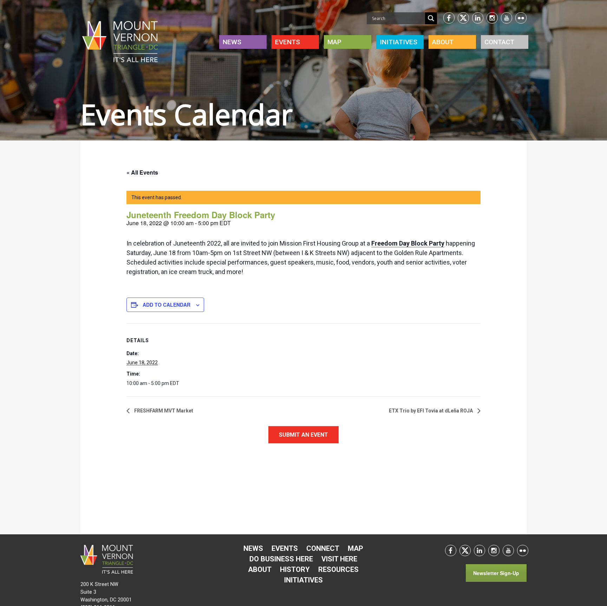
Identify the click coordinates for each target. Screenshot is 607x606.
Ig (492, 18)
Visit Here (339, 558)
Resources (338, 569)
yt (506, 18)
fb (449, 18)
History (295, 569)
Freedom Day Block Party (407, 243)
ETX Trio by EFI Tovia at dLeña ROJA (431, 410)
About (442, 42)
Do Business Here (281, 558)
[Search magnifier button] (431, 18)
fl (521, 18)
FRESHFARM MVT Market (163, 410)
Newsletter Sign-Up (496, 572)
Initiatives (303, 580)
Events (287, 42)
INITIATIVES (398, 42)
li (477, 18)
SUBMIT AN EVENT (303, 434)
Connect (322, 548)
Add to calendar (166, 304)
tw (463, 18)
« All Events (142, 172)
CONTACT (499, 42)
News (232, 42)
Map (334, 42)
